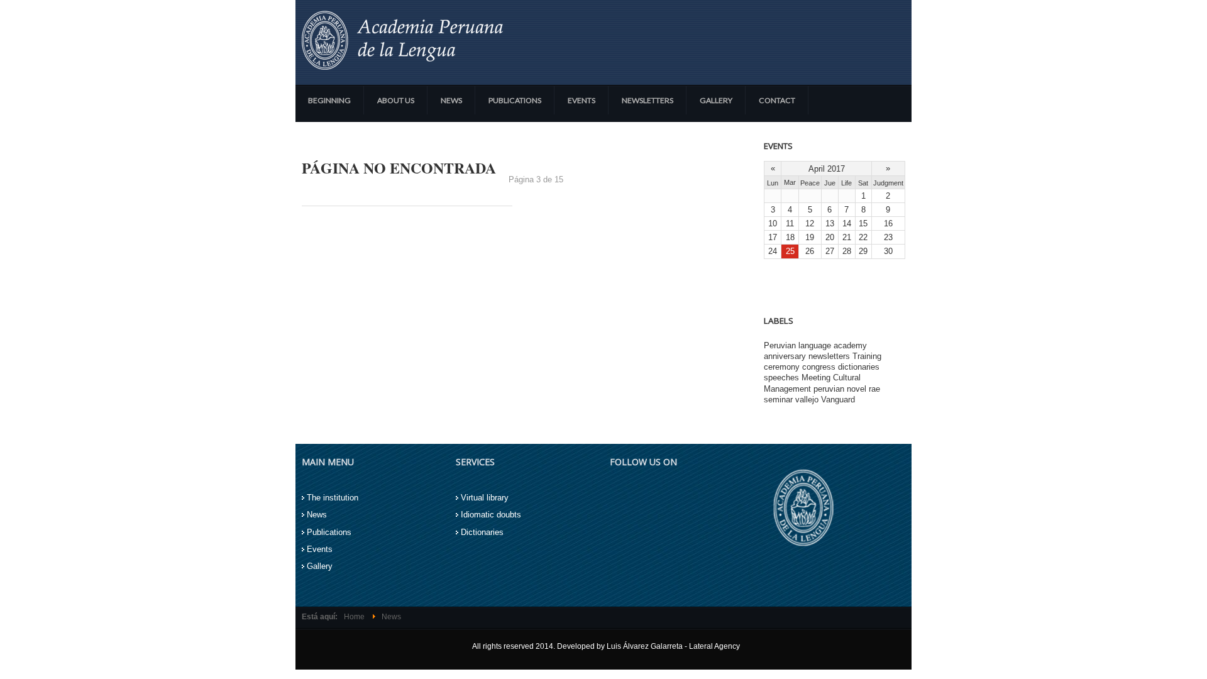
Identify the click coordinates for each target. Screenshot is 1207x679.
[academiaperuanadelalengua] (402, 40)
